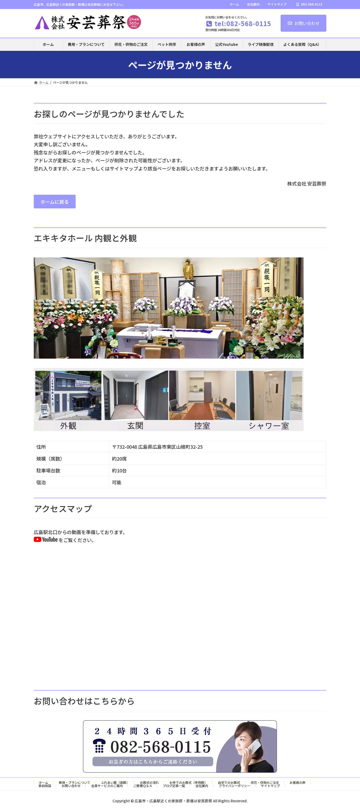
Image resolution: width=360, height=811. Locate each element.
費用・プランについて (74, 782)
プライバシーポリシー (234, 785)
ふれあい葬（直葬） (115, 782)
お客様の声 (297, 782)
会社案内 (253, 4)
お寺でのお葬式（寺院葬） (188, 782)
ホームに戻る (55, 201)
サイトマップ (276, 4)
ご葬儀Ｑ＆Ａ (142, 785)
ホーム (234, 4)
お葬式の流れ (149, 782)
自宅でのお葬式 (229, 782)
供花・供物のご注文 (265, 782)
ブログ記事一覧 (174, 785)
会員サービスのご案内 (107, 785)
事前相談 (44, 785)
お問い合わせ (307, 23)
